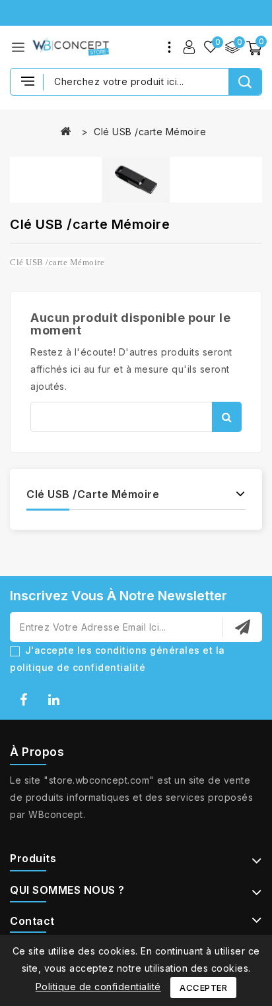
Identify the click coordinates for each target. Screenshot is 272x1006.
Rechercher (227, 417)
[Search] (244, 82)
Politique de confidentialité (98, 986)
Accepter (203, 987)
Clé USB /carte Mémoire (92, 494)
